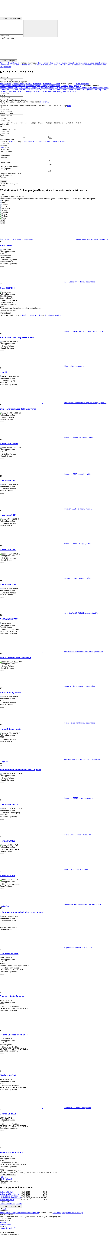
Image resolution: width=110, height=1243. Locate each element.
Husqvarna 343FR (9, 444)
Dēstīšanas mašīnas (98, 65)
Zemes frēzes (53, 65)
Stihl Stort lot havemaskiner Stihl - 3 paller (20, 769)
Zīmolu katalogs (77, 1213)
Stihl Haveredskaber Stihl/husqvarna (18, 409)
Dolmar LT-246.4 (8, 1114)
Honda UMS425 (7, 841)
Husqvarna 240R (8, 480)
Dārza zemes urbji (74, 65)
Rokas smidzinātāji (35, 65)
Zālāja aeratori (5, 67)
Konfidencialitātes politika (29, 1213)
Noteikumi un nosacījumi (9, 1213)
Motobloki (62, 65)
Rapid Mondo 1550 (9, 954)
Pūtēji (45, 65)
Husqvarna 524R (8, 515)
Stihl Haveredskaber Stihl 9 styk (15, 658)
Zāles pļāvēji (76, 63)
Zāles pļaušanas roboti (90, 63)
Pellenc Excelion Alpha (11, 1152)
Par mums (4, 1204)
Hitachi (3, 372)
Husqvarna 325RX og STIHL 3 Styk (17, 337)
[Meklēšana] (40, 28)
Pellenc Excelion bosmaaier (13, 1035)
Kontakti (19, 1204)
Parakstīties (5, 313)
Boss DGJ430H (7, 288)
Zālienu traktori (43, 63)
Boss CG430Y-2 (7, 245)
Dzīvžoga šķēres (11, 65)
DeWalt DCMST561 (9, 619)
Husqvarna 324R (8, 550)
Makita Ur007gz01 (9, 1075)
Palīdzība (11, 1204)
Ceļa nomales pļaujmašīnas (60, 63)
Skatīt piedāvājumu (8, 1175)
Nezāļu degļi (23, 65)
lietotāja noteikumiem (53, 315)
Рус (4, 1209)
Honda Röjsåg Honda (10, 692)
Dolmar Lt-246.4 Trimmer (12, 996)
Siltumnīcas (85, 65)
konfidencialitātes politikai (32, 315)
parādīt (3, 181)
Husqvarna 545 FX (9, 804)
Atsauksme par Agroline (62, 1213)
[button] (55, 49)
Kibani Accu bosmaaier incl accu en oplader (21, 912)
